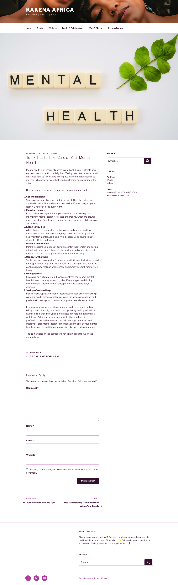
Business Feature (115, 28)
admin (53, 153)
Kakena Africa (50, 10)
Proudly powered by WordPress (93, 578)
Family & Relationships (72, 28)
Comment (32, 388)
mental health (38, 356)
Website (30, 455)
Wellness (53, 28)
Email (30, 440)
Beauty (40, 28)
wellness (54, 356)
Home (28, 28)
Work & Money (95, 28)
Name (30, 426)
